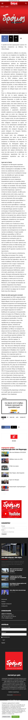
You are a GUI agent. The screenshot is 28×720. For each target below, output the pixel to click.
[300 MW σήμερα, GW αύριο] (14, 549)
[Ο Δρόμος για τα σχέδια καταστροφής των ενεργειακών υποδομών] (5, 578)
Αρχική (2, 6)
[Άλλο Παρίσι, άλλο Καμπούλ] (5, 474)
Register (3, 642)
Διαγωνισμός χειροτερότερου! (17, 486)
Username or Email (5, 627)
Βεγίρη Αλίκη (12, 417)
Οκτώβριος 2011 (22, 417)
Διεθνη (17, 417)
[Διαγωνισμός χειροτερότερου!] (5, 488)
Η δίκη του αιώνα (14, 466)
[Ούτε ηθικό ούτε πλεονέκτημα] (5, 592)
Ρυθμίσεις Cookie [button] (6, 716)
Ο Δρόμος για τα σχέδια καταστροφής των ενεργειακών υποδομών (18, 578)
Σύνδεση (3, 601)
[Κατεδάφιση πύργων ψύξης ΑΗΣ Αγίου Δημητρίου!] (5, 585)
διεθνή (6, 6)
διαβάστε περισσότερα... (14, 692)
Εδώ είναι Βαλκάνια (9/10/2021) (17, 452)
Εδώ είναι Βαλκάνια (3, 455)
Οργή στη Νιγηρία (14, 479)
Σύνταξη (14, 440)
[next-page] (5, 493)
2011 (7, 417)
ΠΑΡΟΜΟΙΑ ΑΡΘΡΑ (8, 448)
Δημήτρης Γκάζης (4, 559)
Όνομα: (3, 526)
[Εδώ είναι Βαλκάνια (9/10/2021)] (5, 454)
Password (3, 632)
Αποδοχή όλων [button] (15, 716)
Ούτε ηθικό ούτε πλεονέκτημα (18, 590)
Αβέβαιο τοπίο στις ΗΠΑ (16, 459)
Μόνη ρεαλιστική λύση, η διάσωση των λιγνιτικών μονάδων (16, 570)
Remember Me (6, 637)
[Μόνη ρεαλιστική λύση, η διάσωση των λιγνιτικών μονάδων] (5, 570)
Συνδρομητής (4, 606)
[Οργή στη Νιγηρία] (5, 481)
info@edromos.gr (9, 618)
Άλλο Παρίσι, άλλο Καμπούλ (16, 473)
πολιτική (3, 462)
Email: (3, 530)
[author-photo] (14, 438)
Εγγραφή (4, 534)
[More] (21, 38)
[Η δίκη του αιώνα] (5, 467)
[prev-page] (2, 493)
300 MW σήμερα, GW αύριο (11, 557)
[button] (2, 3)
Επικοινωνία (4, 599)
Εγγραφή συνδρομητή (6, 603)
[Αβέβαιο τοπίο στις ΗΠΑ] (5, 460)
